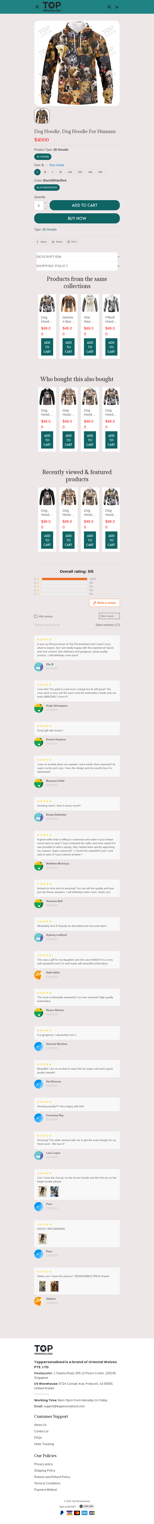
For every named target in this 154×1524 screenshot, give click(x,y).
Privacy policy (43, 1464)
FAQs (38, 1437)
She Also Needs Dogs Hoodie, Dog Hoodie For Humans (90, 320)
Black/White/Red (54, 180)
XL (60, 172)
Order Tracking (44, 1444)
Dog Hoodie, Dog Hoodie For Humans (47, 320)
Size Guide (56, 165)
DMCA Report (67, 1507)
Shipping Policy (44, 1470)
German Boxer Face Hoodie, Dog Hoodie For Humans (68, 320)
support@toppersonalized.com (64, 1406)
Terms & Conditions (47, 1483)
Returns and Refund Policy (52, 1477)
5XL (101, 172)
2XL (70, 172)
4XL (90, 172)
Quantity (39, 197)
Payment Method (45, 1489)
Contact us (41, 1431)
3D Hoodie (60, 149)
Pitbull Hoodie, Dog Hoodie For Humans (111, 320)
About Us (40, 1424)
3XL (80, 172)
